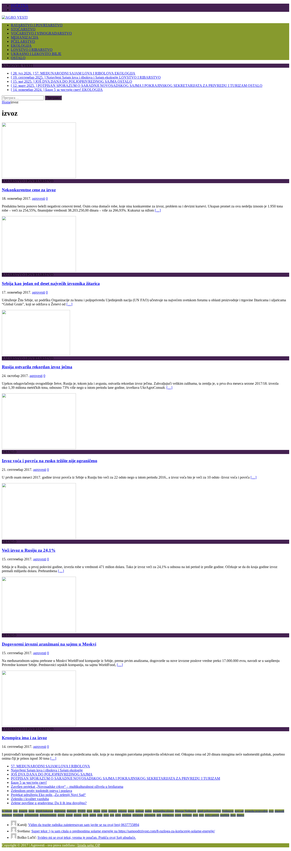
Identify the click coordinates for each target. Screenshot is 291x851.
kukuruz (122, 811)
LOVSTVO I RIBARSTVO (32, 50)
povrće (61, 815)
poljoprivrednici (48, 815)
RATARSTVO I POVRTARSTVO (37, 25)
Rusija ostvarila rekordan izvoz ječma (37, 366)
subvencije (150, 815)
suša (158, 815)
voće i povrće (212, 815)
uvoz (195, 815)
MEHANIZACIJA (24, 37)
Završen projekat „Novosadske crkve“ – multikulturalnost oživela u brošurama (67, 787)
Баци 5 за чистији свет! (29, 782)
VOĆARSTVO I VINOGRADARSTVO (41, 33)
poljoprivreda (31, 815)
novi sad (239, 811)
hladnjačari (60, 811)
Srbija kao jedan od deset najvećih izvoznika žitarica (51, 283)
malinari (139, 811)
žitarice (240, 815)
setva (106, 815)
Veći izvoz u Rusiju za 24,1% (28, 550)
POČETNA (19, 5)
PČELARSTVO (23, 41)
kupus (131, 811)
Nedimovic (228, 811)
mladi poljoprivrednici (209, 811)
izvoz (89, 811)
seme (100, 815)
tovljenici (187, 815)
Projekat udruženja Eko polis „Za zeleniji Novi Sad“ (48, 795)
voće (201, 815)
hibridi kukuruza (44, 811)
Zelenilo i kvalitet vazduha (30, 799)
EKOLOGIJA (21, 45)
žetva (233, 815)
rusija (85, 815)
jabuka (96, 811)
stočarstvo (137, 815)
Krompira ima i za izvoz (24, 737)
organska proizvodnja (256, 811)
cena (15, 811)
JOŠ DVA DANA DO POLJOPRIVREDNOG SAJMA (52, 774)
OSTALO (18, 58)
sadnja (92, 815)
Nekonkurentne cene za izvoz (29, 189)
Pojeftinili (18, 815)
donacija (23, 811)
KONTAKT (20, 10)
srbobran (126, 815)
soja (112, 815)
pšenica (78, 815)
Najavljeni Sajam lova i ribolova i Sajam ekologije (47, 770)
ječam (104, 811)
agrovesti (38, 198)
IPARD (82, 811)
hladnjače (72, 811)
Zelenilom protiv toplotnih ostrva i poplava (41, 791)
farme (31, 811)
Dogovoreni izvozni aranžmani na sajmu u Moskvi (49, 644)
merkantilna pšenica (163, 811)
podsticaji (7, 815)
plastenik (279, 811)
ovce (271, 811)
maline (148, 811)
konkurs (112, 811)
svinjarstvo (168, 815)
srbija (118, 815)
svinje (178, 815)
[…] (158, 210)
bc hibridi (7, 811)
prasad (69, 815)
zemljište (224, 815)
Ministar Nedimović (185, 811)
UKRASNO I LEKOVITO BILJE (36, 54)
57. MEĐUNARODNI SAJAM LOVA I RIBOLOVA (50, 766)
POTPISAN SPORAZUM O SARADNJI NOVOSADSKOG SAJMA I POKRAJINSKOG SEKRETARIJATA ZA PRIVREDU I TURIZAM (115, 778)
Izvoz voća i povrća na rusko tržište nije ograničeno (49, 460)
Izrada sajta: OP (88, 845)
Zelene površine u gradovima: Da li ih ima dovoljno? (49, 803)
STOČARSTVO (23, 29)
